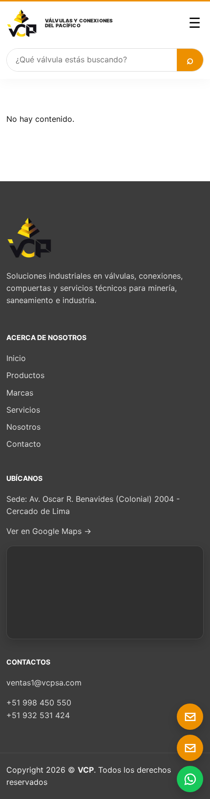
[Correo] (190, 717)
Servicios (23, 410)
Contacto (23, 444)
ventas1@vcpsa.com (44, 682)
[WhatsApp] (190, 779)
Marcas (19, 393)
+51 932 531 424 (38, 715)
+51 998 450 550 (38, 702)
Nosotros (23, 427)
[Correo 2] (190, 748)
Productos (25, 375)
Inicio (16, 358)
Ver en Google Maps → (48, 531)
